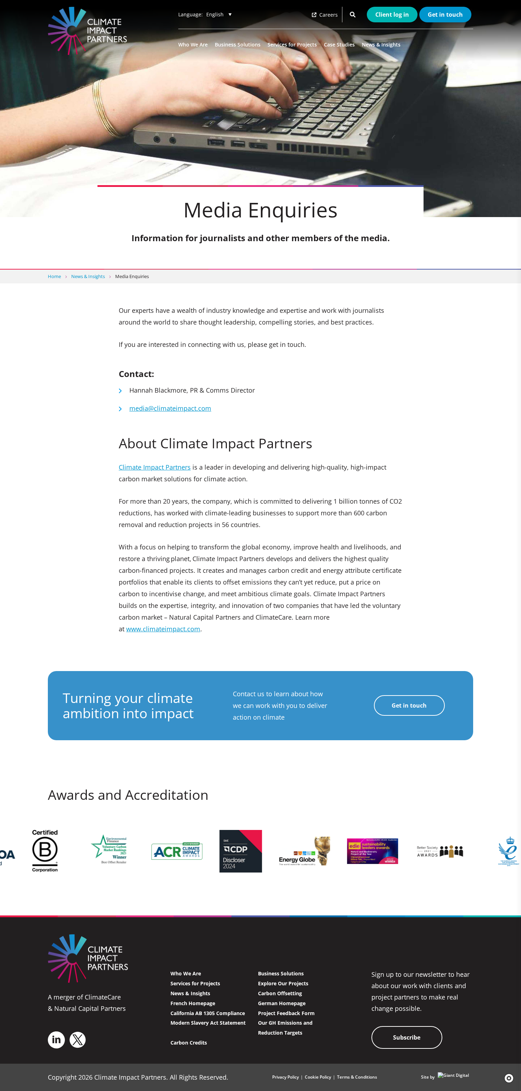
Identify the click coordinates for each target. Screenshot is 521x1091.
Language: (190, 14)
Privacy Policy (285, 1077)
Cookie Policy (318, 1077)
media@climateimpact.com (170, 408)
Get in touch (445, 14)
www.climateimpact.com (163, 629)
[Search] (352, 14)
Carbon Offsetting (280, 993)
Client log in (392, 14)
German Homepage (282, 1003)
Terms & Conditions (357, 1077)
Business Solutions (237, 44)
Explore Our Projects (283, 983)
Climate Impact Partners (155, 467)
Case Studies (339, 44)
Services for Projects (292, 44)
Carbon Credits (188, 1042)
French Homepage (192, 1003)
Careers (328, 14)
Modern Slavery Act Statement (208, 1022)
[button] (506, 1078)
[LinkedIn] (56, 1039)
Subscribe (406, 1037)
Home (54, 276)
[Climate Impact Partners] (89, 31)
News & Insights (381, 44)
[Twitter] (77, 1039)
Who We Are (193, 44)
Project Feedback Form (286, 1013)
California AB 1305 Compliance (207, 1013)
